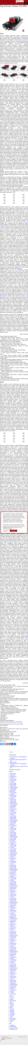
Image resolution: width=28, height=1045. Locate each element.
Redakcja (12, 1011)
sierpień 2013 (13, 987)
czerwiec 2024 (13, 809)
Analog (11, 999)
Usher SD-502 (13, 762)
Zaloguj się (12, 1025)
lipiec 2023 (12, 824)
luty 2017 (12, 929)
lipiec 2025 (12, 791)
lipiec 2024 (12, 807)
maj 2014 (12, 975)
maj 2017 (12, 925)
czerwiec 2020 (13, 875)
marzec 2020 (13, 879)
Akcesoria (12, 998)
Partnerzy (12, 1009)
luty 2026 (12, 781)
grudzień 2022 (13, 834)
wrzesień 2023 (13, 821)
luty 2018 (12, 913)
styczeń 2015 (13, 964)
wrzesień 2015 (13, 953)
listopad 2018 (13, 901)
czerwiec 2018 (13, 907)
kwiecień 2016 (13, 943)
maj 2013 (12, 991)
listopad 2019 (13, 884)
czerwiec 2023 (13, 825)
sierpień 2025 (13, 790)
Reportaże (12, 1013)
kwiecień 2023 (13, 828)
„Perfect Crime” (18, 271)
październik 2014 (14, 968)
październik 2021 (14, 853)
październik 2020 (14, 869)
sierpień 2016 (13, 938)
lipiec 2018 (12, 906)
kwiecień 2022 (13, 844)
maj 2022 (12, 843)
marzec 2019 (13, 895)
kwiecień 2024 (13, 812)
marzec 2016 (13, 944)
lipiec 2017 (12, 922)
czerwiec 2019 (13, 891)
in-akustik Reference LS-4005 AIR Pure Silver (19, 767)
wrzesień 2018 (13, 903)
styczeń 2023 (13, 832)
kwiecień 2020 (13, 877)
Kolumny (12, 1003)
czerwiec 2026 (13, 776)
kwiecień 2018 (13, 910)
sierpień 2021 (13, 855)
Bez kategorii (13, 1000)
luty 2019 (12, 896)
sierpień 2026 (13, 773)
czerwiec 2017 (13, 924)
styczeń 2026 (13, 783)
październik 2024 (14, 803)
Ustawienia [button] (5, 530)
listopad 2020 (13, 868)
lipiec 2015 (12, 955)
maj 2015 (12, 958)
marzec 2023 (13, 829)
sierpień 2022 (13, 839)
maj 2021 (12, 860)
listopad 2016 (13, 933)
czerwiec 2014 (13, 973)
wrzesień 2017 (13, 920)
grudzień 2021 (13, 850)
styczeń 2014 (13, 980)
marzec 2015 (13, 961)
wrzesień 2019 (13, 887)
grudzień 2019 (13, 883)
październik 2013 (14, 984)
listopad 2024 (13, 802)
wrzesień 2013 (13, 985)
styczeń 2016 (13, 947)
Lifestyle (12, 1004)
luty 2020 (12, 880)
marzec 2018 (13, 912)
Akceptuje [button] (13, 530)
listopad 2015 (13, 950)
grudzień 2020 (13, 866)
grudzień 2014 (13, 965)
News (11, 1007)
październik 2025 (14, 787)
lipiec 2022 (12, 840)
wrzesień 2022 (13, 838)
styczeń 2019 (13, 898)
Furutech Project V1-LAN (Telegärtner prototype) (18, 757)
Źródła (11, 1021)
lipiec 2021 (12, 857)
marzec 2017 (13, 928)
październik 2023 (14, 820)
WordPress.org (13, 1029)
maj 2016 (12, 942)
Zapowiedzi (12, 1019)
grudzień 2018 (13, 899)
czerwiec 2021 (13, 858)
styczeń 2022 (13, 849)
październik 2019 (14, 886)
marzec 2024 (13, 813)
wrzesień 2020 (13, 870)
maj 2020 (12, 876)
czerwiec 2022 (13, 842)
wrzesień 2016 (13, 936)
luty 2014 (12, 979)
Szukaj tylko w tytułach (20, 2)
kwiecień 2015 (13, 959)
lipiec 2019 (12, 890)
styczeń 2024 (13, 816)
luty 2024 (12, 814)
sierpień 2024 (13, 806)
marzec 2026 (13, 780)
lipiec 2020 (12, 873)
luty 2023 (12, 831)
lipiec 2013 (12, 988)
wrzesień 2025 (13, 788)
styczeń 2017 (13, 931)
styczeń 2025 (13, 799)
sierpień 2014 (13, 970)
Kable (11, 1002)
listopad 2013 (13, 983)
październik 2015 (14, 951)
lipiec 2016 (12, 939)
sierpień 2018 (13, 905)
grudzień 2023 (13, 817)
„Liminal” (5, 637)
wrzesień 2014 (13, 969)
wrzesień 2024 (13, 805)
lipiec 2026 (12, 775)
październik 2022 (14, 836)
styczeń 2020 (13, 881)
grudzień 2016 (13, 932)
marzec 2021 (13, 862)
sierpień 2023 (13, 823)
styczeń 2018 (13, 914)
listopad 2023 (13, 818)
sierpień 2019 (13, 888)
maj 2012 (12, 992)
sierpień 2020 (13, 872)
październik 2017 (14, 918)
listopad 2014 (13, 966)
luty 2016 (12, 946)
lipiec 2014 (12, 972)
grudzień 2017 (13, 916)
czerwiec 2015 (13, 957)
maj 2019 (12, 892)
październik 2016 (14, 935)
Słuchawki (12, 1014)
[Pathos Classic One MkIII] (12, 32)
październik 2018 (14, 902)
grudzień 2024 (13, 801)
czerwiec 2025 (13, 792)
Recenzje (12, 1010)
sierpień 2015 (13, 954)
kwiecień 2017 (13, 927)
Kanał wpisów (13, 1026)
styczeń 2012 (13, 994)
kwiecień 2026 (13, 779)
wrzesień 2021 (13, 854)
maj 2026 (12, 777)
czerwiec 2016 (13, 940)
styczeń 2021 (13, 865)
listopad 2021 (13, 851)
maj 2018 (12, 909)
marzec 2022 (13, 846)
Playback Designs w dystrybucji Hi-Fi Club (18, 760)
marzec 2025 (13, 797)
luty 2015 (12, 962)
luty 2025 (12, 798)
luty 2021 (12, 864)
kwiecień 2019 (13, 894)
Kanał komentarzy (14, 1028)
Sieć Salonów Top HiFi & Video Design (14, 724)
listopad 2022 (13, 835)
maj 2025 (12, 794)
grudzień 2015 (13, 949)
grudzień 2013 (13, 981)
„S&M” (26, 637)
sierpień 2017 (13, 921)
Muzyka (12, 1006)
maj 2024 (12, 810)
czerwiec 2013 (13, 990)
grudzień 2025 (13, 784)
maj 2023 (12, 827)
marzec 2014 (13, 977)
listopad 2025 (13, 786)
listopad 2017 (13, 917)
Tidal (11, 1017)
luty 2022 (12, 847)
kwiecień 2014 (13, 976)
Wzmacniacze (13, 1018)
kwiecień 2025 (13, 795)
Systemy (12, 1015)
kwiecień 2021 (13, 861)
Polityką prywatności (7, 528)
